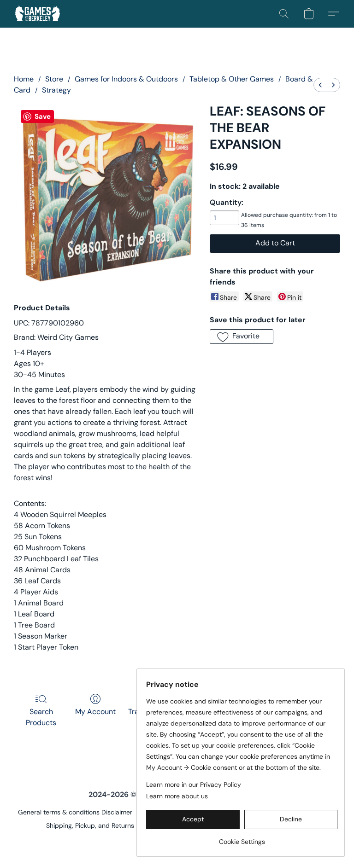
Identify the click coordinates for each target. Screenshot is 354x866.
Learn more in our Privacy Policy (193, 784)
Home (24, 79)
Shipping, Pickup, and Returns (90, 825)
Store (54, 79)
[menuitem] (320, 85)
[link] (241, 838)
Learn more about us (177, 796)
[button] (37, 14)
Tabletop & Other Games (231, 79)
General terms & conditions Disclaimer (75, 812)
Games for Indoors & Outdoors (126, 79)
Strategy (56, 90)
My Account (95, 711)
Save (43, 116)
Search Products (41, 717)
